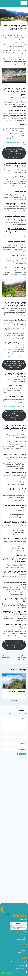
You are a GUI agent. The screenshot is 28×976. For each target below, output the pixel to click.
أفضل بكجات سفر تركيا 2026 (15, 357)
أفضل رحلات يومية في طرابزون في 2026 (12, 407)
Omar (20, 694)
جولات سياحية (23, 23)
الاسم (24, 737)
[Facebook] (26, 920)
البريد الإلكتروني (21, 743)
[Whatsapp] (20, 920)
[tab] (16, 700)
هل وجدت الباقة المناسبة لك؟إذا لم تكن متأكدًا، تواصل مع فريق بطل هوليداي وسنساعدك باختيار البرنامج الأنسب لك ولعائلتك (14, 365)
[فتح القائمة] (1, 3)
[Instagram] (24, 920)
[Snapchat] (22, 920)
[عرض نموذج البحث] (5, 3)
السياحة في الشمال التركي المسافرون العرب (15, 143)
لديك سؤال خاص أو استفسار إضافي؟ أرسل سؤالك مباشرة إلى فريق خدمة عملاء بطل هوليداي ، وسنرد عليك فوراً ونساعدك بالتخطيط (14, 645)
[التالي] (4, 686)
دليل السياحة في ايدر (6, 656)
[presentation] (14, 681)
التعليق (23, 718)
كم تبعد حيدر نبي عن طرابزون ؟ (16, 691)
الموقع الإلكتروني (21, 750)
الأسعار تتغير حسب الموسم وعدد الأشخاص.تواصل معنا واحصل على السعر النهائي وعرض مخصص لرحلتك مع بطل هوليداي (14, 415)
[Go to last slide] (24, 686)
